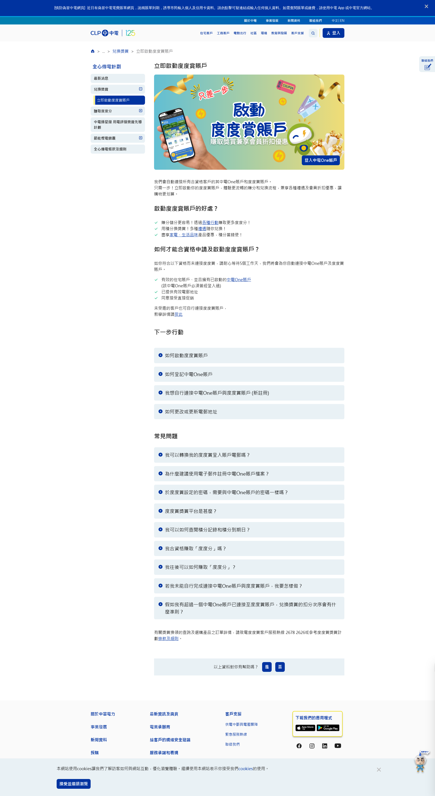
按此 (178, 314)
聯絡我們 (315, 20)
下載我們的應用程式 (313, 718)
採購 (95, 752)
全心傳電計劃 (106, 66)
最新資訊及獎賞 (164, 714)
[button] (422, 762)
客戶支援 (297, 33)
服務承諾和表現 (164, 752)
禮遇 (202, 228)
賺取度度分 (103, 111)
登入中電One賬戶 (320, 160)
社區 (253, 33)
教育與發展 (279, 33)
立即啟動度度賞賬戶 (113, 100)
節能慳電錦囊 (105, 138)
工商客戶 (223, 33)
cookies (245, 768)
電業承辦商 (160, 727)
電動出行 (240, 33)
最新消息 (101, 78)
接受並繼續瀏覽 (73, 783)
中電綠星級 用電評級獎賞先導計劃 (118, 124)
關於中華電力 (103, 714)
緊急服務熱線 (236, 734)
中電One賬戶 (239, 279)
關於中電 (250, 20)
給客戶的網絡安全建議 (170, 740)
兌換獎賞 (120, 51)
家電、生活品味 (183, 234)
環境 (264, 33)
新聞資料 (294, 20)
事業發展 (272, 20)
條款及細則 (168, 638)
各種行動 (210, 222)
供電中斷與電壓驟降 (241, 724)
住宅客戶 (206, 33)
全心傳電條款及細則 (110, 149)
